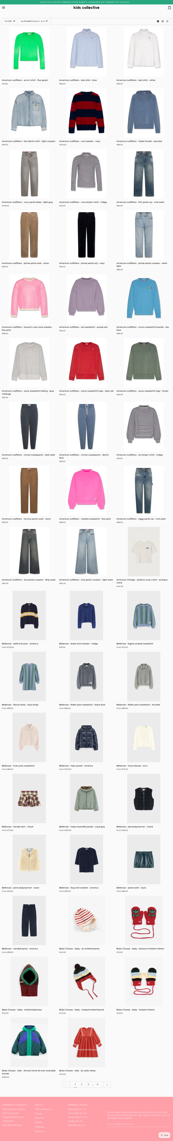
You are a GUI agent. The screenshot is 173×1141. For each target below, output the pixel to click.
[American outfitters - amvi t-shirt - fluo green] (29, 52)
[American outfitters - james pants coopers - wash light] (144, 235)
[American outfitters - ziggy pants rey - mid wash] (144, 490)
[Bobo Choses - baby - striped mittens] (144, 981)
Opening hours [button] (77, 1105)
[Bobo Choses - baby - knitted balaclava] (29, 981)
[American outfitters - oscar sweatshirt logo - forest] (144, 362)
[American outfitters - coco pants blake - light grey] (29, 174)
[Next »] (107, 1084)
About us (39, 1131)
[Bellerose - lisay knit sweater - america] (86, 859)
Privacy (38, 1113)
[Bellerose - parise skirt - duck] (144, 859)
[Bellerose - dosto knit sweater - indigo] (86, 615)
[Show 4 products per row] (168, 21)
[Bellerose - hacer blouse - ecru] (144, 737)
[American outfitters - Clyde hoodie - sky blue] (144, 113)
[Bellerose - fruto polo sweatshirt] (29, 737)
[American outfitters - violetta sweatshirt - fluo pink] (86, 490)
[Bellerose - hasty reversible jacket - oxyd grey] (86, 798)
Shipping (39, 1127)
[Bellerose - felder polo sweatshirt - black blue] (86, 676)
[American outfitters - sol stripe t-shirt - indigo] (144, 426)
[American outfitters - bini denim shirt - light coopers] (29, 113)
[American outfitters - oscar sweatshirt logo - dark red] (86, 362)
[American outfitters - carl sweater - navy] (86, 113)
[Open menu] (6, 7)
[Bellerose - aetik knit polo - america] (29, 615)
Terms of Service (43, 1109)
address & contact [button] (14, 1105)
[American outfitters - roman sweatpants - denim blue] (86, 426)
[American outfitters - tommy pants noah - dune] (29, 490)
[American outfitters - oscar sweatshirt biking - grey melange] (29, 362)
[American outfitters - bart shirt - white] (144, 52)
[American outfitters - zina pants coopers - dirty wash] (29, 551)
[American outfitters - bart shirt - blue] (86, 52)
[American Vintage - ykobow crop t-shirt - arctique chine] (144, 551)
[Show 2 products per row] (158, 21)
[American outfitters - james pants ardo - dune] (29, 235)
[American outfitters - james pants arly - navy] (86, 235)
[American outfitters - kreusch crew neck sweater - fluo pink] (29, 299)
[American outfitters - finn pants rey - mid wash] (144, 174)
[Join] (169, 1123)
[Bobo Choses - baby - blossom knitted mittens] (144, 920)
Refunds (39, 1118)
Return (38, 1122)
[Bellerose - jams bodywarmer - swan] (29, 859)
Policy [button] (39, 1105)
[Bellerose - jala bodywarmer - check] (144, 798)
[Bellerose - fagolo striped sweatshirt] (144, 615)
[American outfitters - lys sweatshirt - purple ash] (86, 299)
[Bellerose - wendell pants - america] (29, 920)
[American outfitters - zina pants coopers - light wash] (86, 551)
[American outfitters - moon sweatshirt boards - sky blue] (144, 299)
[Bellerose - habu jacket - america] (86, 737)
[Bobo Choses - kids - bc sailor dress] (86, 1042)
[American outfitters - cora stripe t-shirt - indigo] (86, 174)
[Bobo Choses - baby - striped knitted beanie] (86, 981)
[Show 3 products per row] (162, 21)
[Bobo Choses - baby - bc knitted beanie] (86, 920)
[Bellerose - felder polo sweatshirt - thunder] (144, 676)
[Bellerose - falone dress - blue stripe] (29, 676)
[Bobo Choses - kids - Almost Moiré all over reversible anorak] (29, 1042)
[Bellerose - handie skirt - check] (29, 798)
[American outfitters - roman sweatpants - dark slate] (29, 426)
